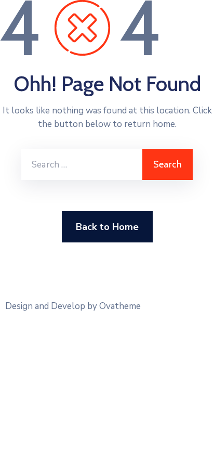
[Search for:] (81, 164)
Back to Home (107, 227)
